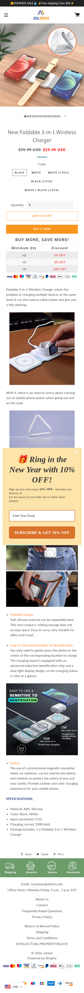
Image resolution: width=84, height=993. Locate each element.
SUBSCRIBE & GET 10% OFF (42, 532)
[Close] (77, 453)
